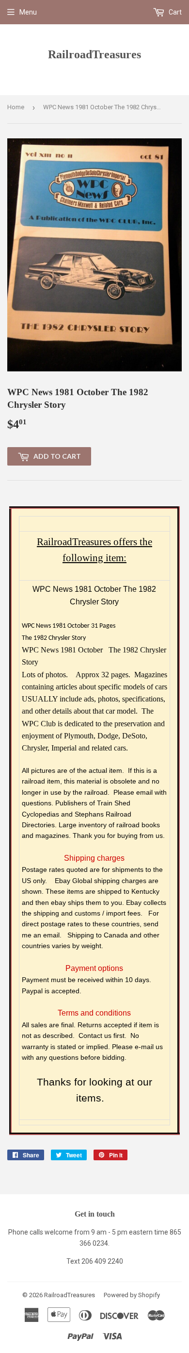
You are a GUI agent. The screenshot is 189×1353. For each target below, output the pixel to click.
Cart (174, 12)
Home (15, 107)
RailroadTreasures (94, 54)
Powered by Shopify (132, 1295)
